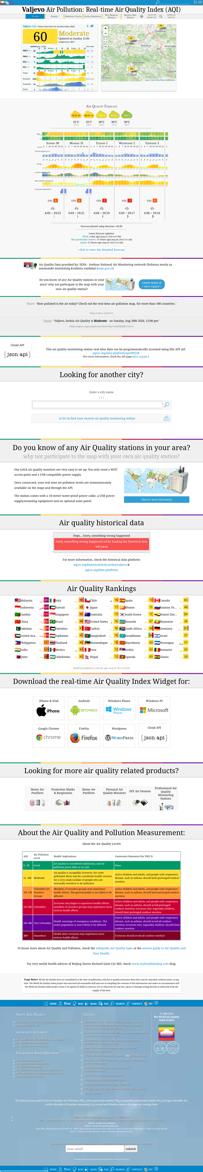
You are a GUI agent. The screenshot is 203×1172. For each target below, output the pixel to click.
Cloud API (154, 727)
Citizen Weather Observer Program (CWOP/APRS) (101, 1116)
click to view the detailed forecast (101, 250)
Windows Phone (119, 701)
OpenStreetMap (158, 80)
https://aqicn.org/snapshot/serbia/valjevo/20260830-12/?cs (101, 326)
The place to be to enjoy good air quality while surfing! (115, 1088)
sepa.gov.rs (105, 268)
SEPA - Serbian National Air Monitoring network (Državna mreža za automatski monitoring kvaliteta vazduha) (101, 1120)
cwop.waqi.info (138, 1055)
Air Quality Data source (29, 1060)
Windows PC (154, 701)
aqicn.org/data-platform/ (101, 570)
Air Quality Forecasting (29, 1066)
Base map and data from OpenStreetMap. (107, 1084)
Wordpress (119, 728)
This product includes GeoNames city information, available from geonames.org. (112, 1042)
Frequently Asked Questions (37, 1052)
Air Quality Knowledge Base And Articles (39, 1039)
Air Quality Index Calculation (32, 1063)
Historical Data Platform (29, 1076)
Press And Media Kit (27, 1024)
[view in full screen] (92, 26)
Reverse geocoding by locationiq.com (105, 1079)
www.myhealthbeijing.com (150, 964)
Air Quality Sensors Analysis (32, 1045)
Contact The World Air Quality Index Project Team (44, 1021)
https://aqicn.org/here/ (101, 312)
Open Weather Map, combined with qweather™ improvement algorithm (110, 1049)
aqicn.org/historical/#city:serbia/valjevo (100, 565)
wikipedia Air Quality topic (114, 948)
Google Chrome (48, 728)
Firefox (84, 728)
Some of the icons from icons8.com (104, 1075)
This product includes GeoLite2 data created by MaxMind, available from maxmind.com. (116, 1034)
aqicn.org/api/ (139, 356)
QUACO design (92, 1092)
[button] (161, 27)
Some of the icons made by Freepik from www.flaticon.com (107, 1069)
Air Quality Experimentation (32, 1042)
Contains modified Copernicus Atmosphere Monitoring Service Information (115, 1061)
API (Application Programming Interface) (39, 1072)
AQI (29, 26)
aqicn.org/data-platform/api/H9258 (115, 353)
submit (131, 1149)
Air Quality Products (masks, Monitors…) (39, 1069)
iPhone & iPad (48, 701)
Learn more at (152, 284)
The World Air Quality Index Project (166, 1018)
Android (84, 701)
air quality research (31, 1032)
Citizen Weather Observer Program (104, 1055)
